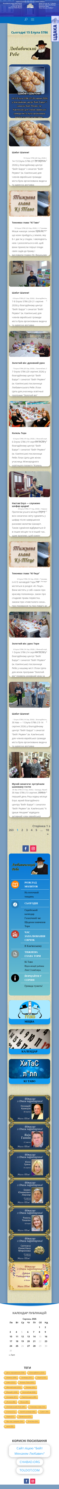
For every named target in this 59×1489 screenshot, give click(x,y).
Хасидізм (11, 1397)
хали (9, 1426)
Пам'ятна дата (29, 1397)
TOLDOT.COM (30, 1470)
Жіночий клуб (41, 439)
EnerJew (33, 1421)
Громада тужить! (33, 986)
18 (17, 1341)
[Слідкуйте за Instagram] (33, 848)
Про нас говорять (14, 1421)
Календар (29, 1051)
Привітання (25, 1416)
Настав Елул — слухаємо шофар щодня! (26, 505)
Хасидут (44, 230)
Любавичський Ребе (15, 1407)
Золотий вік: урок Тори (25, 643)
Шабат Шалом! (20, 152)
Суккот (44, 1412)
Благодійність (41, 298)
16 (46, 1336)
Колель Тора (19, 433)
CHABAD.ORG (30, 1462)
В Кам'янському (33, 946)
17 (11, 1341)
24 (11, 1345)
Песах (24, 1402)
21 (34, 1341)
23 (46, 1341)
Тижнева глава (37, 1407)
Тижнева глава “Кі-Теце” (26, 573)
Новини (11, 1377)
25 (17, 1345)
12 (22, 1336)
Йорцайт (11, 1392)
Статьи (10, 1412)
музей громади (27, 1412)
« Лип (12, 1354)
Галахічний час (33, 918)
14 (34, 1336)
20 (28, 1341)
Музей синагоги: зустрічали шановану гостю (28, 785)
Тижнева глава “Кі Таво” (29, 92)
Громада (38, 790)
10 (47, 830)
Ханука (30, 1387)
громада (27, 1377)
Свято (10, 1382)
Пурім (10, 1416)
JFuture (10, 1402)
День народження (15, 1373)
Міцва (29, 1021)
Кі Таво (29, 962)
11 (17, 1336)
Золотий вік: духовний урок (28, 362)
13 (28, 1336)
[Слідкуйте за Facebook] (25, 848)
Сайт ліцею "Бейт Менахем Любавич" (29, 1451)
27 (28, 1345)
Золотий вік (40, 368)
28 (34, 1345)
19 (22, 1341)
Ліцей (41, 1377)
